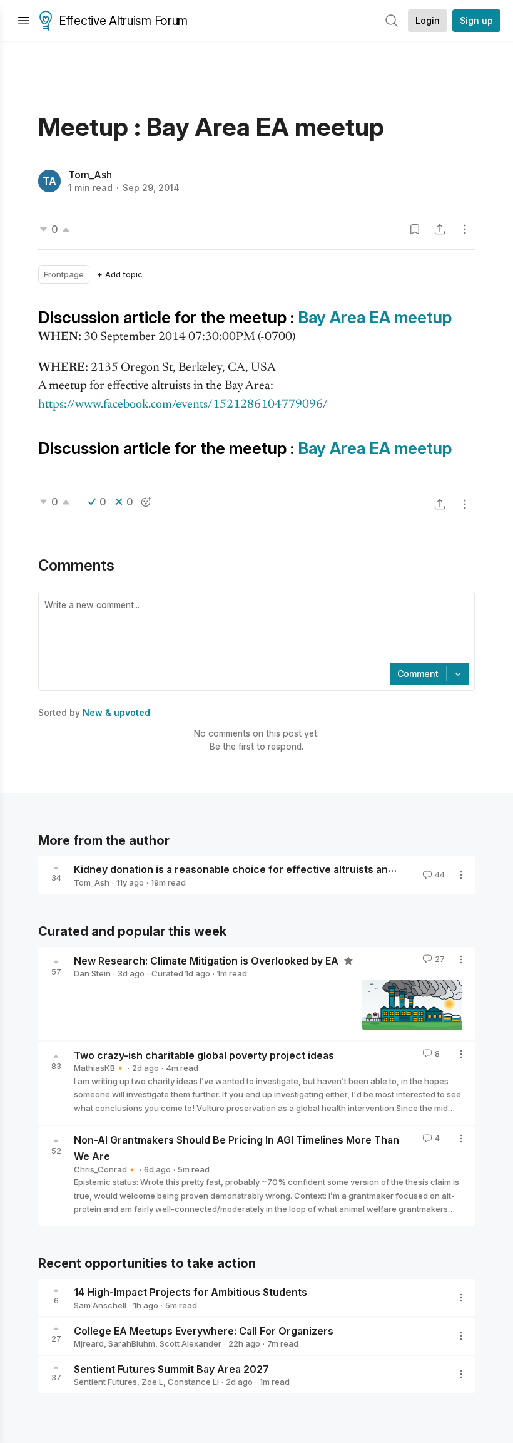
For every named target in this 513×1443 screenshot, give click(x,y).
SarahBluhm (131, 1343)
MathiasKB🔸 (99, 1068)
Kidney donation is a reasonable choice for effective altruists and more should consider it (293, 869)
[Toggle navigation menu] (24, 20)
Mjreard (89, 1343)
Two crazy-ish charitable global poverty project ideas (204, 1054)
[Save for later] (415, 229)
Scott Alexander (190, 1343)
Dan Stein (92, 973)
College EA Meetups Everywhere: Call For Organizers (203, 1330)
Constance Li (193, 1382)
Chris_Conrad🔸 (105, 1169)
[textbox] (254, 628)
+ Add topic (120, 274)
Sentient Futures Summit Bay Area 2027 (171, 1368)
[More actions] (465, 229)
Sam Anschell (100, 1305)
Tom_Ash (90, 174)
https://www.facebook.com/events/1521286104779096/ (183, 405)
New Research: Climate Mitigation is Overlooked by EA (207, 960)
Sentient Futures (105, 1382)
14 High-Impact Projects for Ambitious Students (190, 1292)
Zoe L (152, 1382)
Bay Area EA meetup (375, 317)
